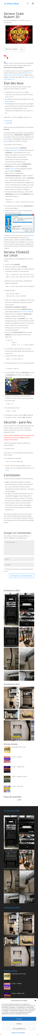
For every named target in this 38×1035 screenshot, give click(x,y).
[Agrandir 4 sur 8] (32, 629)
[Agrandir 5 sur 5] (32, 722)
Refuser (19, 1024)
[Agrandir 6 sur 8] (32, 650)
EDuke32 (7, 121)
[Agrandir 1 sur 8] (16, 595)
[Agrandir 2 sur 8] (32, 595)
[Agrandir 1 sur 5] (16, 689)
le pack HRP (13, 169)
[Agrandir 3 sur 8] (16, 629)
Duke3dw (7, 123)
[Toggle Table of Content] (21, 49)
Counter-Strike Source (17, 75)
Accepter (19, 1019)
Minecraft (25, 73)
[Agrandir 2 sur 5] (32, 689)
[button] (35, 1000)
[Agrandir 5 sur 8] (16, 650)
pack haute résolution (25, 311)
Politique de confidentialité (18, 1032)
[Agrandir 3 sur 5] (16, 712)
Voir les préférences (19, 1029)
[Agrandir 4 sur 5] (32, 712)
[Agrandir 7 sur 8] (16, 673)
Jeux (27, 20)
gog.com (7, 101)
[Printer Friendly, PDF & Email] (6, 58)
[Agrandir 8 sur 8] (32, 673)
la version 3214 (15, 150)
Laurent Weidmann (11, 20)
